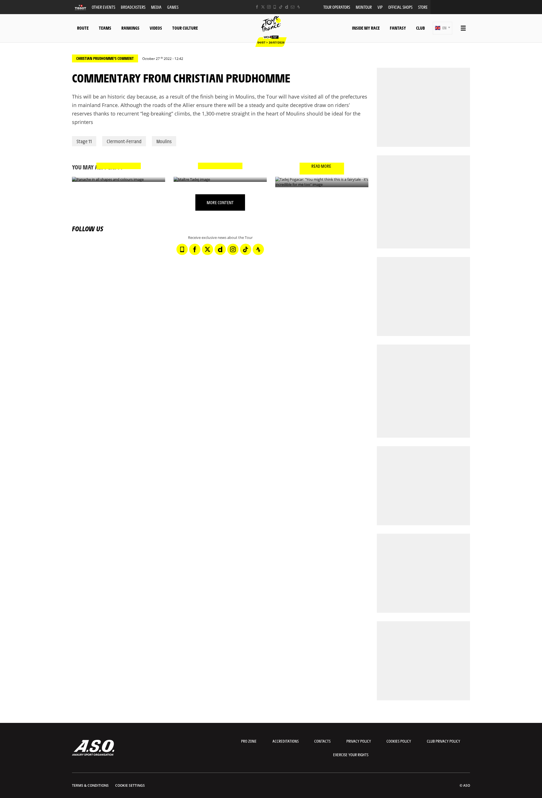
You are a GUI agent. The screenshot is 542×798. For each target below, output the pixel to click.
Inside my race (366, 27)
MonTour (364, 7)
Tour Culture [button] (185, 27)
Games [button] (172, 7)
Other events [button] (103, 7)
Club (420, 27)
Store (423, 7)
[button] (442, 28)
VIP (380, 7)
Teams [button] (105, 27)
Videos (156, 27)
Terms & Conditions (90, 785)
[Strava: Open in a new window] (298, 7)
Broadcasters (133, 7)
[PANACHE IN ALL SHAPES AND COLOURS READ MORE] (118, 179)
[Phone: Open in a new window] (275, 7)
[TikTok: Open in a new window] (281, 7)
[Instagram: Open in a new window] (269, 7)
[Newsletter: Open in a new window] (293, 7)
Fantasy (398, 27)
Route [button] (83, 27)
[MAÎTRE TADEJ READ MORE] (220, 179)
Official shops (400, 7)
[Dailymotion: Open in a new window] (287, 7)
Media (156, 7)
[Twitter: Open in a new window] (263, 7)
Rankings (130, 27)
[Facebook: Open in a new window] (257, 7)
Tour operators (336, 7)
